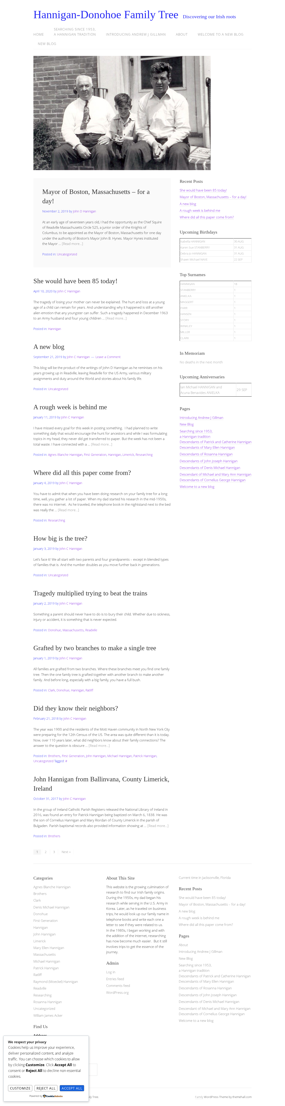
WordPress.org (117, 992)
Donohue (54, 630)
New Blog (47, 43)
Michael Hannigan (119, 756)
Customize (20, 1088)
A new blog (48, 346)
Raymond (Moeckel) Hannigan (55, 981)
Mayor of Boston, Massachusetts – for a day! (213, 197)
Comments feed (118, 985)
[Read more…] (72, 243)
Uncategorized (67, 254)
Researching (144, 454)
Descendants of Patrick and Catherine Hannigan (216, 442)
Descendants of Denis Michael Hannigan (210, 467)
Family (199, 1097)
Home (38, 34)
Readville (91, 630)
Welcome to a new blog (221, 34)
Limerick (128, 454)
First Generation (95, 454)
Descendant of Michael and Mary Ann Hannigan (215, 474)
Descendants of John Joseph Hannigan (209, 461)
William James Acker (48, 1015)
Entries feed (115, 979)
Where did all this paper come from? (82, 472)
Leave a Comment (108, 357)
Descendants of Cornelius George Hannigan (213, 480)
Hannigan (54, 329)
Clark (51, 690)
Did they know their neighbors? (75, 708)
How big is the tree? (60, 538)
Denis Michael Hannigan (51, 907)
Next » (66, 852)
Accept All (72, 1088)
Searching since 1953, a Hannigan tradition (75, 32)
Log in (110, 972)
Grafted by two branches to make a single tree (94, 648)
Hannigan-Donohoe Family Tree (105, 14)
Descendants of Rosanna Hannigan (206, 454)
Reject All (46, 1088)
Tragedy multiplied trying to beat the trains (90, 593)
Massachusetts (73, 630)
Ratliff (89, 690)
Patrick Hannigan (145, 756)
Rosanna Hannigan (47, 1002)
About (182, 34)
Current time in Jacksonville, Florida (205, 877)
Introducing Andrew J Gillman (136, 34)
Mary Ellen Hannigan (48, 947)
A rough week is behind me (70, 407)
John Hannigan (96, 756)
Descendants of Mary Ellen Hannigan (207, 447)
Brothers (54, 756)
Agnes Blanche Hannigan (65, 454)
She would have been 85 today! (75, 281)
